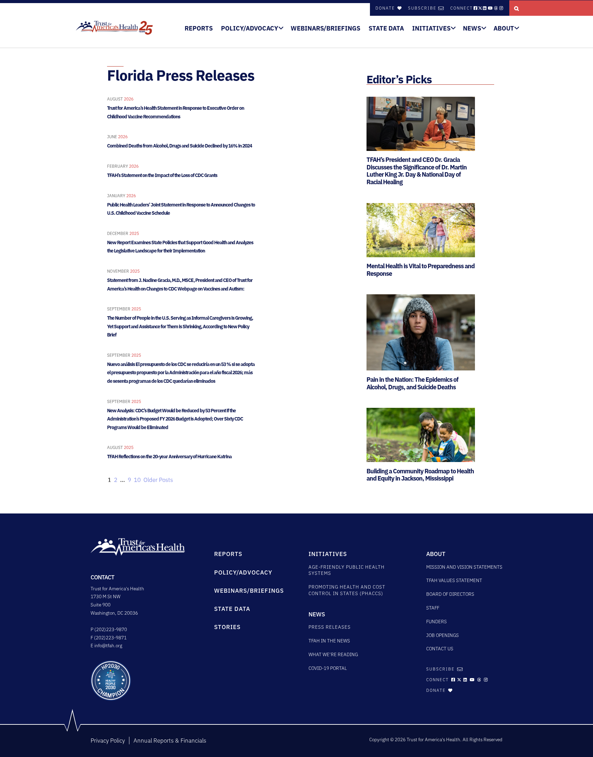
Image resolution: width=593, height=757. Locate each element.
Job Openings (442, 635)
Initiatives (431, 28)
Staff (432, 608)
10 (137, 480)
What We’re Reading (333, 654)
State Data (386, 28)
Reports (199, 28)
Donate (386, 8)
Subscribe (422, 8)
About (503, 28)
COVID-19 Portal (328, 668)
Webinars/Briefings (325, 28)
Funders (436, 621)
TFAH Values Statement (454, 580)
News (472, 28)
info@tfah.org (108, 645)
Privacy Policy (108, 740)
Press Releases (330, 627)
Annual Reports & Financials (169, 740)
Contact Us (439, 649)
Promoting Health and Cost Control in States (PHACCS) (347, 590)
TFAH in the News (329, 641)
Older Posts (158, 480)
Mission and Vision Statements (464, 567)
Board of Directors (450, 594)
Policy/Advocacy (249, 28)
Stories (227, 627)
